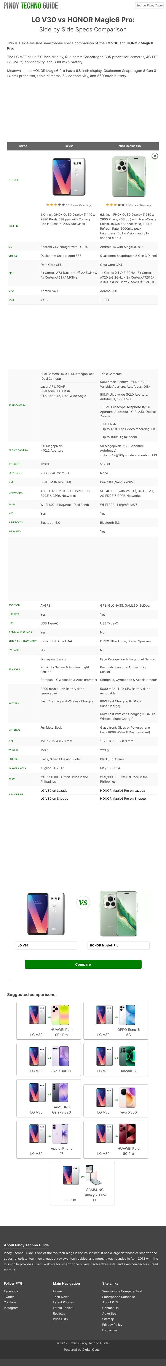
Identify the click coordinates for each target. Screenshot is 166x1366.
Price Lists (60, 1319)
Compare (83, 964)
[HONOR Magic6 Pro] (129, 200)
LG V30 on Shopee (54, 798)
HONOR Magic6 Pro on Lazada (122, 790)
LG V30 (69, 146)
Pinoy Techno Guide (32, 1245)
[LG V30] (69, 200)
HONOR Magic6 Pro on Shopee (123, 798)
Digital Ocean (91, 1349)
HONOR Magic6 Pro (129, 146)
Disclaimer (109, 1330)
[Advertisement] (83, 112)
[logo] (31, 5)
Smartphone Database (118, 1297)
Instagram (11, 1308)
